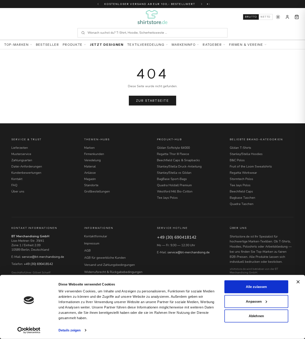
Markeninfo (184, 45)
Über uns (17, 191)
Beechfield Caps (241, 191)
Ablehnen (256, 316)
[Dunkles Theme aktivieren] (278, 17)
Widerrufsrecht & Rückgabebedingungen (113, 272)
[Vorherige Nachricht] (98, 4)
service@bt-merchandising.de (43, 257)
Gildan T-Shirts (240, 148)
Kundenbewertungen (26, 173)
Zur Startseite (152, 101)
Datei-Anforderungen (26, 166)
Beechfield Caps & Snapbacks (178, 160)
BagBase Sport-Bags (172, 179)
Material (90, 166)
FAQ (14, 185)
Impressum (91, 243)
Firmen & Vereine (246, 45)
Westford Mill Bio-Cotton (174, 191)
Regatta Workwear (243, 173)
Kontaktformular (95, 236)
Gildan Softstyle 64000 (173, 148)
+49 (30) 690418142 (38, 264)
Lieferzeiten (19, 148)
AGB (87, 250)
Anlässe (90, 173)
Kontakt (16, 179)
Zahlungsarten (21, 160)
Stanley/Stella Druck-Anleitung (179, 166)
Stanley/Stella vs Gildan (174, 173)
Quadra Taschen (241, 204)
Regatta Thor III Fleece (173, 154)
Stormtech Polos (241, 179)
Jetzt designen (107, 45)
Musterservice (21, 154)
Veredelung (92, 160)
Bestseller (47, 45)
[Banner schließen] (298, 281)
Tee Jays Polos (167, 198)
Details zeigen (69, 330)
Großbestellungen (97, 191)
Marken (89, 148)
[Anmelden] (287, 17)
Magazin (90, 179)
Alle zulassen (256, 287)
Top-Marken (16, 45)
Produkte (73, 45)
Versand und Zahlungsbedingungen (109, 265)
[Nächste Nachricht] (201, 4)
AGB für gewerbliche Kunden (105, 258)
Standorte (91, 185)
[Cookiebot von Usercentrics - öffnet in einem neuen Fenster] (28, 330)
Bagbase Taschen (242, 198)
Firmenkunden (94, 154)
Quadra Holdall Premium (174, 185)
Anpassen (254, 301)
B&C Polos (237, 160)
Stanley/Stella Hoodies (246, 154)
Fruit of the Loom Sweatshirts (251, 166)
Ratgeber (212, 45)
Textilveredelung (146, 45)
